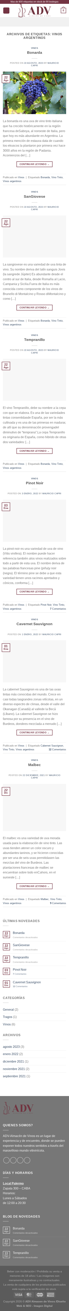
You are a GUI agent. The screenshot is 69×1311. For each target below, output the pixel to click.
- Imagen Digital (42, 1305)
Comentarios (58, 608)
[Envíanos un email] (20, 1160)
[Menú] (34, 22)
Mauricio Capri (51, 493)
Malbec (34, 765)
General (8, 1009)
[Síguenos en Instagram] (13, 1160)
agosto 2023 (11, 1046)
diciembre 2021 (13, 1061)
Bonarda (34, 53)
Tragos (7, 1017)
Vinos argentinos (12, 181)
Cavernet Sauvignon (34, 624)
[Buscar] (6, 10)
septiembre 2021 (14, 1076)
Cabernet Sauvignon (52, 745)
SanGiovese (34, 196)
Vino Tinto (57, 177)
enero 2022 (10, 1054)
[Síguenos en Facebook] (6, 1160)
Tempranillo (34, 340)
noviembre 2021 (14, 1069)
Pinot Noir (34, 483)
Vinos (34, 48)
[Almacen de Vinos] (34, 10)
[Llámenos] (27, 1160)
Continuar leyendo (34, 164)
